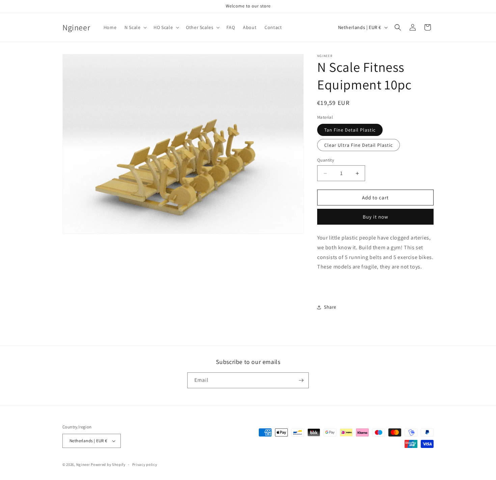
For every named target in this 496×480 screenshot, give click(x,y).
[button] (134, 27)
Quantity (325, 160)
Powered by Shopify (108, 464)
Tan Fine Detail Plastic (350, 130)
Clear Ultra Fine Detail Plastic (358, 145)
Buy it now (375, 217)
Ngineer (83, 464)
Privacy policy (144, 464)
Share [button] (330, 307)
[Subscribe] (301, 380)
